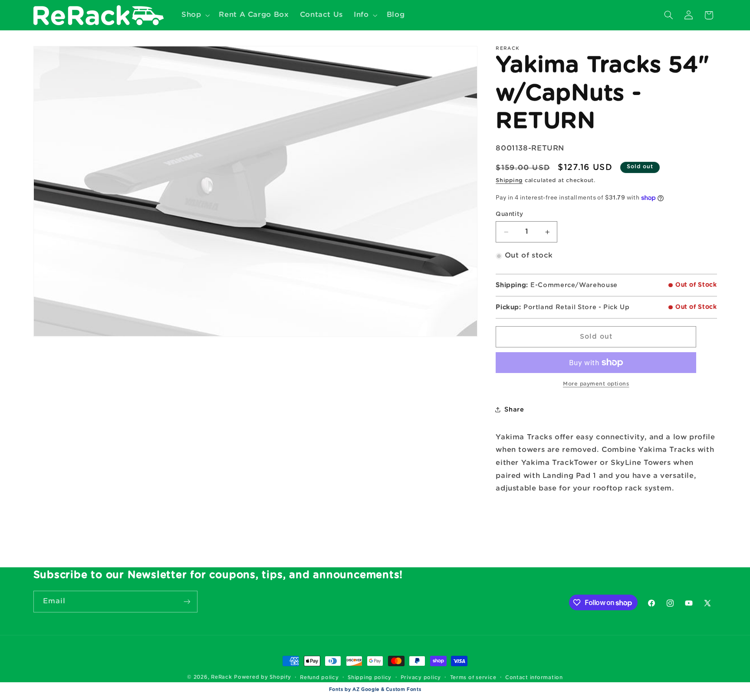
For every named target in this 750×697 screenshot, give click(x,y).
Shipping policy (369, 677)
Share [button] (514, 409)
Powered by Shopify (262, 677)
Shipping (509, 180)
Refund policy (319, 677)
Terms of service (473, 677)
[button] (194, 15)
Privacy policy (421, 677)
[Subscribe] (187, 601)
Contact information (534, 677)
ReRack (221, 677)
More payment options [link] (596, 384)
